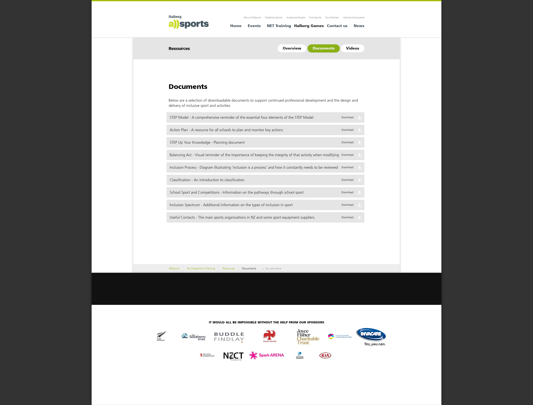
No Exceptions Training (201, 268)
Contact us (337, 26)
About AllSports (252, 17)
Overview (292, 48)
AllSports (189, 22)
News (359, 26)
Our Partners (332, 17)
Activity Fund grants (353, 17)
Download (347, 117)
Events (254, 26)
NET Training (279, 26)
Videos (352, 48)
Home (236, 26)
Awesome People (295, 17)
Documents (324, 48)
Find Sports (315, 17)
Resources (228, 268)
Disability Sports (273, 17)
